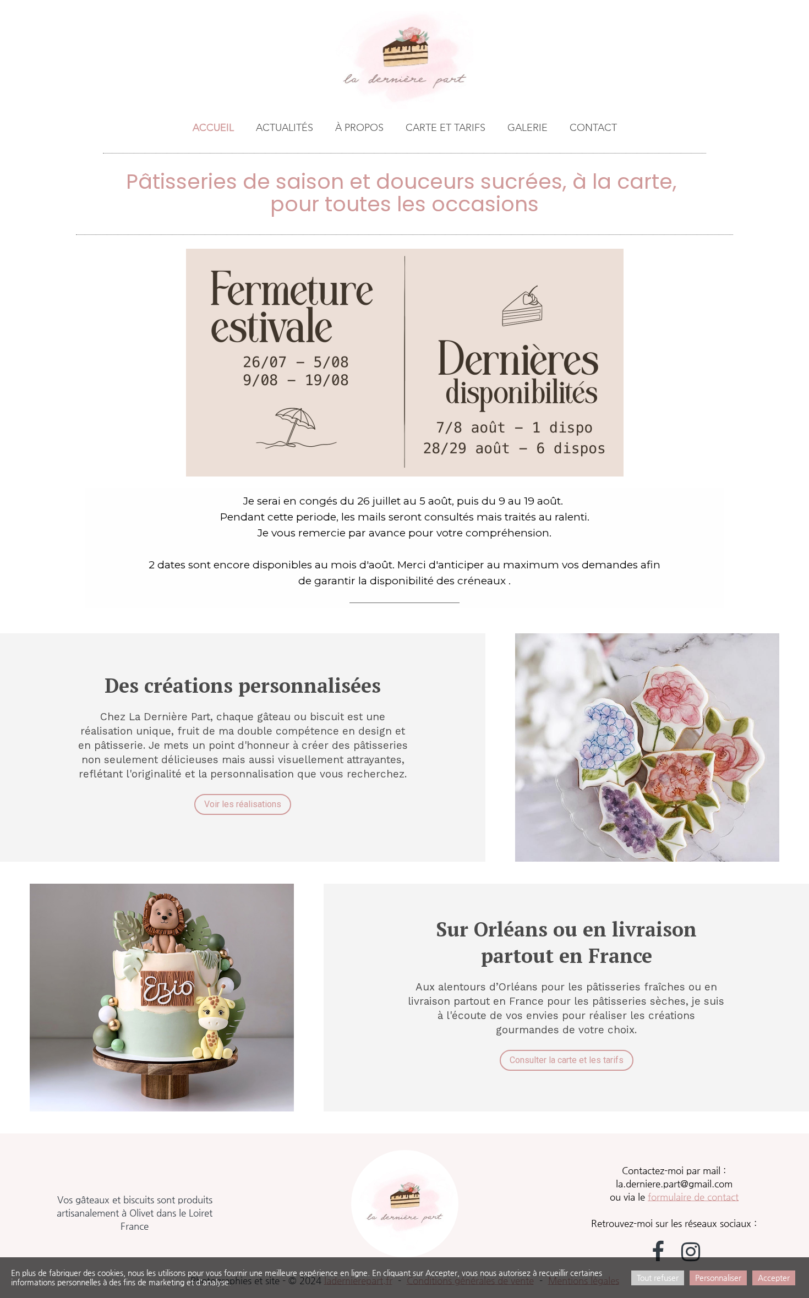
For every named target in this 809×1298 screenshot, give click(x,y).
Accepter (774, 1277)
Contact (593, 128)
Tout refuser (658, 1277)
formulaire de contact (693, 1196)
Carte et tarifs (445, 128)
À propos (359, 128)
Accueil (213, 128)
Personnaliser (718, 1277)
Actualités (284, 128)
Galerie (527, 128)
